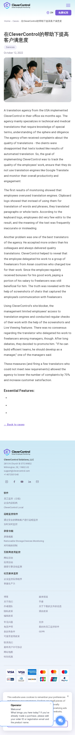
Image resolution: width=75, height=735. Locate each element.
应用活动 (8, 562)
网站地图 (8, 652)
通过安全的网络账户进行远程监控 (21, 520)
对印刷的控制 (10, 545)
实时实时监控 (10, 524)
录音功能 (8, 531)
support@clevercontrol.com (17, 471)
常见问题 (8, 622)
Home (7, 21)
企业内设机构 (10, 503)
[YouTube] (22, 481)
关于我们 (8, 601)
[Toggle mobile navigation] (68, 5)
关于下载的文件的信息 (50, 606)
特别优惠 (8, 656)
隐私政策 (8, 611)
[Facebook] (14, 481)
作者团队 (8, 606)
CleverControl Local (13, 507)
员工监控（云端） (13, 498)
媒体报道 (43, 596)
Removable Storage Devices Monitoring (24, 541)
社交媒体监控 (11, 573)
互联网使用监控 (12, 552)
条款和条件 (9, 631)
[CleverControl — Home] (34, 5)
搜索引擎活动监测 (13, 566)
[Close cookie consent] (67, 696)
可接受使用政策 (12, 636)
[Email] (37, 481)
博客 (6, 596)
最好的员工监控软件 (49, 626)
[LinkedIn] (29, 481)
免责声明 (8, 626)
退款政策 (43, 611)
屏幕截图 (8, 536)
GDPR (42, 631)
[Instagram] (6, 481)
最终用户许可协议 (13, 647)
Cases (16, 21)
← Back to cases (14, 424)
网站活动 (8, 557)
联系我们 (8, 642)
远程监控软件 (11, 514)
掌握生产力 (9, 583)
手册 (41, 601)
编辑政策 (8, 615)
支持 (41, 622)
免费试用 (63, 12)
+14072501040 (11, 474)
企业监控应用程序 (13, 579)
